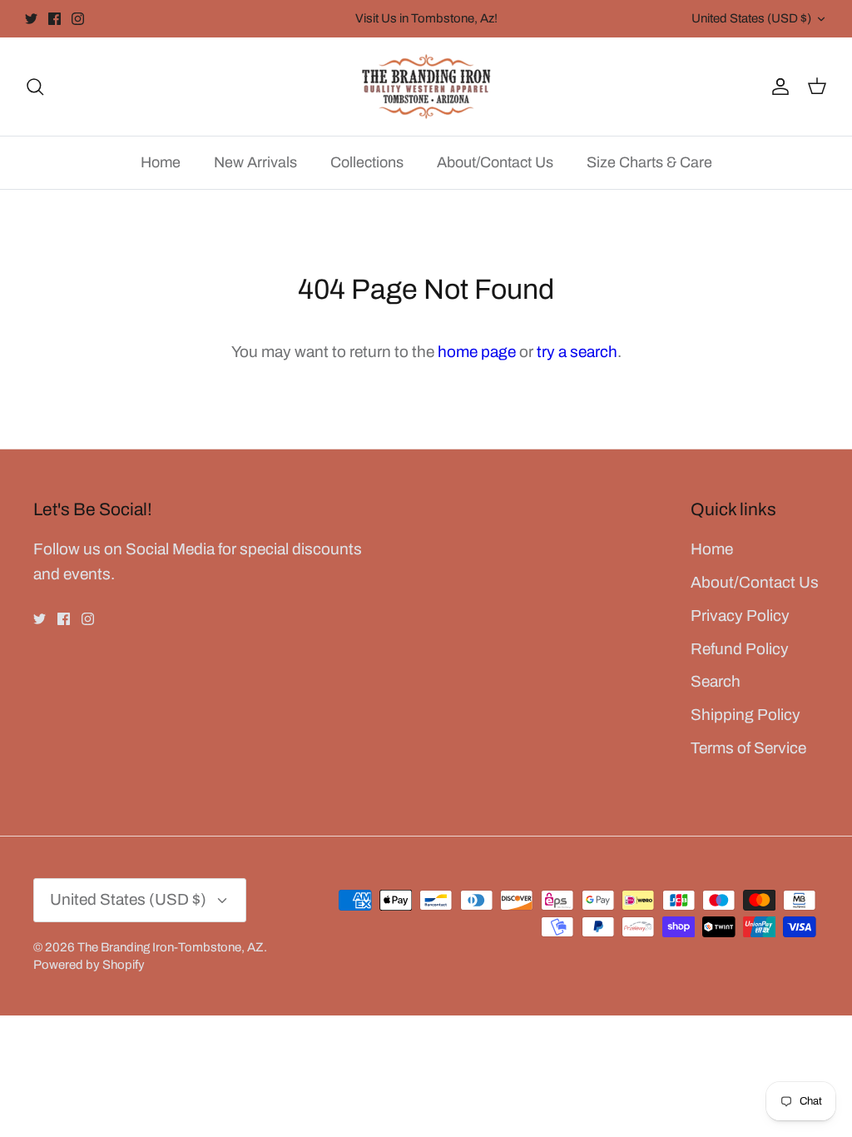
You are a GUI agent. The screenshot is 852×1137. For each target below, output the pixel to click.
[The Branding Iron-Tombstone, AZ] (426, 86)
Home (161, 162)
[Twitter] (31, 18)
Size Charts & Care (649, 162)
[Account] (777, 86)
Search (716, 681)
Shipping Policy (745, 714)
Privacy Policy (740, 615)
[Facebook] (54, 18)
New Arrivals (255, 162)
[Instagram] (78, 18)
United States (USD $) (751, 18)
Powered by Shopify (89, 964)
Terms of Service (748, 748)
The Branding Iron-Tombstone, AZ (170, 947)
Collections (367, 162)
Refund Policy (740, 649)
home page (477, 351)
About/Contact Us (495, 162)
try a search (577, 351)
